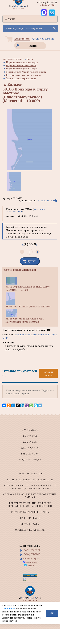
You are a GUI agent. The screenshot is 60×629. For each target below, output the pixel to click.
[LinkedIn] (22, 405)
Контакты (30, 435)
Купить (32, 261)
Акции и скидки (30, 459)
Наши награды (30, 518)
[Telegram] (40, 405)
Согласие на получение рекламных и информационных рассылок (30, 487)
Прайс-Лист (30, 429)
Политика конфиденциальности (30, 479)
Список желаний (45, 38)
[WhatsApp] (31, 405)
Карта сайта (30, 447)
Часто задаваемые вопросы (30, 512)
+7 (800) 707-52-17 (31, 554)
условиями (10, 608)
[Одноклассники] (9, 405)
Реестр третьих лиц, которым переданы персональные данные (30, 505)
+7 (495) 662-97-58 (47, 2)
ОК (51, 613)
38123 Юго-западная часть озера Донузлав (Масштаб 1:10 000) (25, 320)
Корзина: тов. (22, 38)
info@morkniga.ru (31, 558)
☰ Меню (10, 19)
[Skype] (36, 405)
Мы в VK (31, 565)
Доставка (30, 441)
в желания (28, 200)
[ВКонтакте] (4, 405)
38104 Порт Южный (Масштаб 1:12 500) (28, 306)
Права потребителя (30, 473)
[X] (18, 405)
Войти (33, 45)
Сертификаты (30, 523)
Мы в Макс (31, 562)
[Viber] (27, 405)
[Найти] (54, 28)
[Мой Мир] (13, 405)
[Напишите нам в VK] (52, 12)
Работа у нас (30, 453)
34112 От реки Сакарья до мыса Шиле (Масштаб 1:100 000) (28, 288)
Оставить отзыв (48, 373)
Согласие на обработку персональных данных (30, 496)
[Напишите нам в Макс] (44, 12)
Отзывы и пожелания (30, 529)
